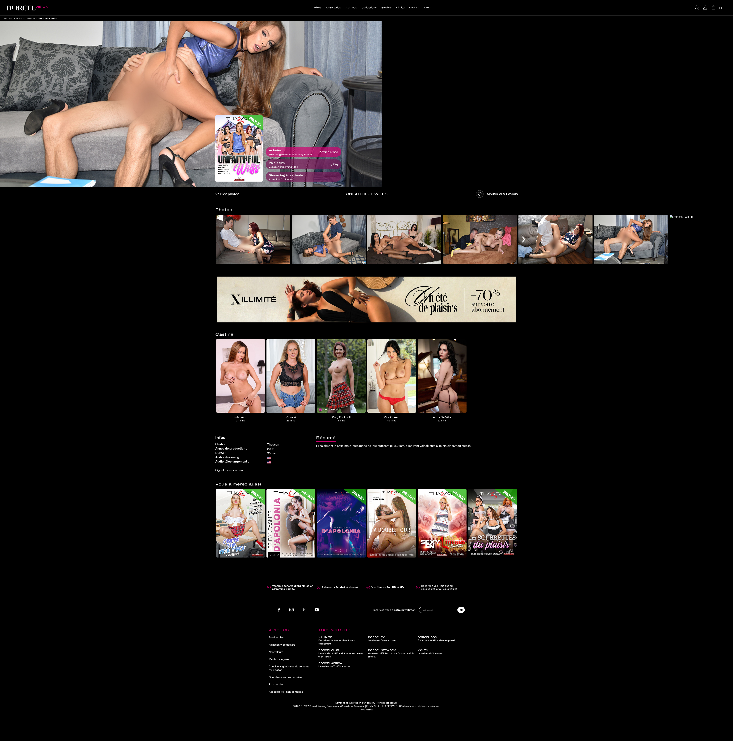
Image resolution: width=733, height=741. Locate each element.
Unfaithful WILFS (48, 18)
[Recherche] (697, 7)
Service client (277, 637)
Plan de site (276, 684)
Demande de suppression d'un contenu (355, 702)
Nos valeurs (276, 651)
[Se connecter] (706, 7)
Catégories (333, 7)
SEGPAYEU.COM (395, 706)
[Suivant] (523, 239)
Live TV (414, 7)
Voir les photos (227, 194)
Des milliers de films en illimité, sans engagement (336, 640)
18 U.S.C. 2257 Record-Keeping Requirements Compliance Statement (329, 706)
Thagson (30, 18)
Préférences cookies (387, 702)
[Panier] (714, 7)
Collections (369, 7)
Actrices (351, 7)
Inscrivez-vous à (394, 609)
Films (317, 7)
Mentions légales (279, 659)
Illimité (400, 7)
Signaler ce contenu (229, 470)
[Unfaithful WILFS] (239, 148)
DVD (427, 7)
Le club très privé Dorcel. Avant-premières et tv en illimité (340, 653)
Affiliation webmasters (282, 644)
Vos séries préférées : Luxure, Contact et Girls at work (391, 653)
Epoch (369, 706)
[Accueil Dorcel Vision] (27, 7)
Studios (386, 7)
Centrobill (379, 706)
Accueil (8, 18)
